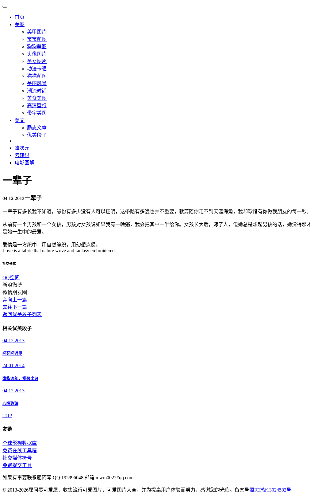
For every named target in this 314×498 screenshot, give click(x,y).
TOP (7, 415)
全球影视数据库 (19, 443)
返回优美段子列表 (22, 314)
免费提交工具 (17, 465)
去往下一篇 (14, 307)
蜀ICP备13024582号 (270, 489)
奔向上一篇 (14, 299)
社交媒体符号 (17, 458)
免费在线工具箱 (19, 450)
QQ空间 (11, 277)
